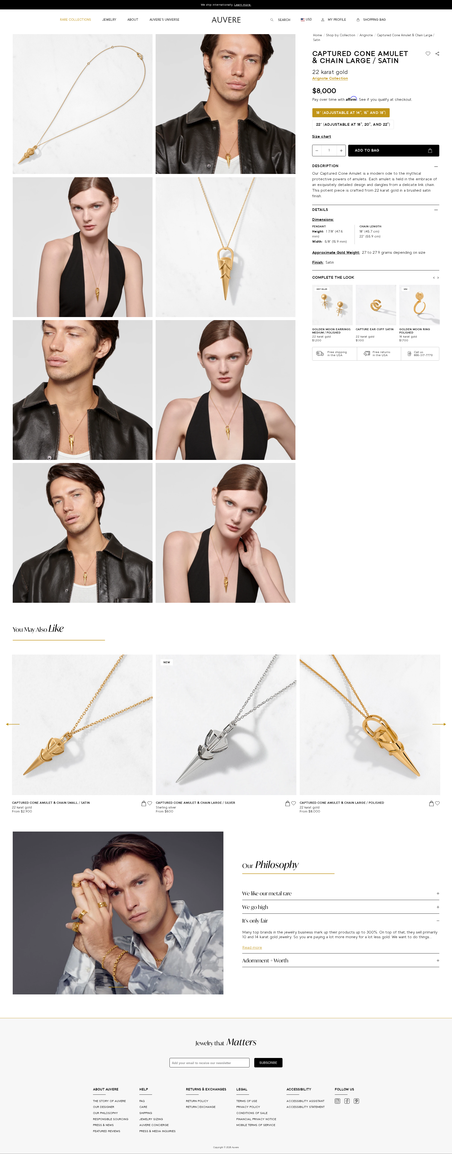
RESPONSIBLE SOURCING (111, 1119)
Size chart (321, 136)
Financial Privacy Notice (256, 1119)
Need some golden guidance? (226, 4)
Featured (106, 1131)
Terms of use (246, 1101)
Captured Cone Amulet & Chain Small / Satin (51, 802)
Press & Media (157, 1131)
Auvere (154, 1125)
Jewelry (151, 1119)
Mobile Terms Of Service (255, 1125)
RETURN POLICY (197, 1101)
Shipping (145, 1113)
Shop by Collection (340, 35)
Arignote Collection (330, 78)
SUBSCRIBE (268, 1062)
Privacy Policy (248, 1107)
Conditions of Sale (251, 1113)
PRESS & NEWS (104, 1125)
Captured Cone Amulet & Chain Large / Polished (342, 802)
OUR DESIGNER (104, 1107)
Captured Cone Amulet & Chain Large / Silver (195, 802)
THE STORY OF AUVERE (110, 1101)
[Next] (439, 725)
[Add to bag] (144, 803)
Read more (252, 961)
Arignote (366, 35)
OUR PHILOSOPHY (106, 1113)
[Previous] (13, 725)
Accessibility (306, 1107)
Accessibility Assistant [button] (305, 1101)
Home (317, 35)
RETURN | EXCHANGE (200, 1107)
